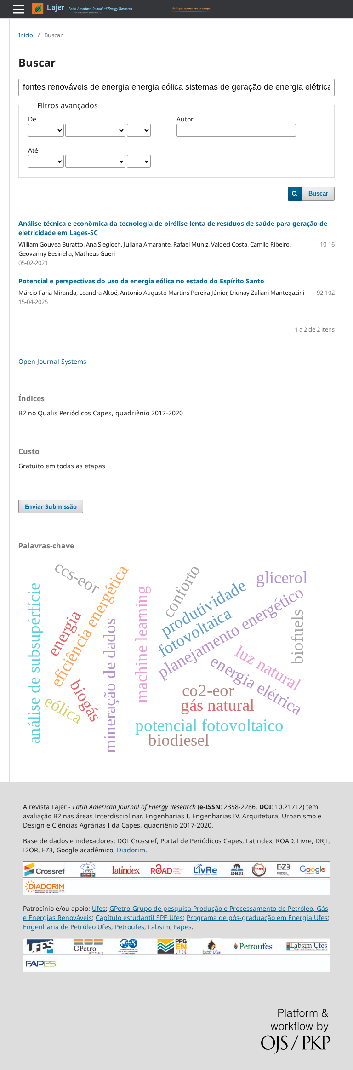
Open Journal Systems (52, 361)
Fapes (183, 926)
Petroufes (129, 926)
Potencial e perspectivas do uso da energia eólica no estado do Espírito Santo (141, 280)
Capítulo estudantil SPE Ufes (139, 917)
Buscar (318, 193)
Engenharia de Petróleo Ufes (67, 926)
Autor (185, 119)
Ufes (99, 908)
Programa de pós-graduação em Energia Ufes (257, 917)
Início (25, 35)
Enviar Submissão (51, 506)
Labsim (159, 926)
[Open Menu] (18, 9)
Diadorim (131, 850)
